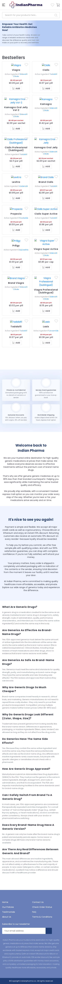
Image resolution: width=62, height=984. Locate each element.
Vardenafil (23, 186)
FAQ (34, 912)
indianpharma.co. (28, 981)
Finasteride (23, 218)
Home (5, 902)
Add (18, 88)
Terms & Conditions (42, 916)
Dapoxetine (23, 250)
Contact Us (38, 902)
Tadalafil (53, 74)
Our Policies (8, 907)
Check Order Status (42, 907)
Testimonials (8, 912)
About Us (6, 916)
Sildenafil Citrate (20, 75)
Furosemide (53, 330)
